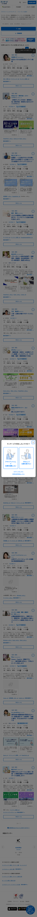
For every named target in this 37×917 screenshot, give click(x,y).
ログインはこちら (18, 471)
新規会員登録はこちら (18, 474)
